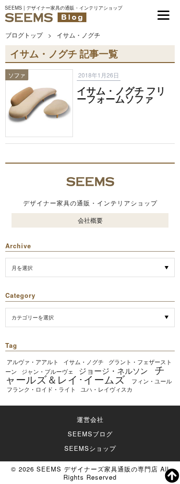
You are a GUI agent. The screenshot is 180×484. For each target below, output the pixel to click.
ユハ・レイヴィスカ (106, 389)
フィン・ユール (152, 381)
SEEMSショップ (90, 448)
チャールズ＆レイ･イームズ (85, 374)
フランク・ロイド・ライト (41, 389)
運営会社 (90, 419)
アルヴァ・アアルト (33, 361)
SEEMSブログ (90, 433)
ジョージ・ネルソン (113, 370)
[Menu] (163, 15)
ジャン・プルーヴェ (47, 371)
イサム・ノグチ (83, 361)
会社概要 (90, 220)
